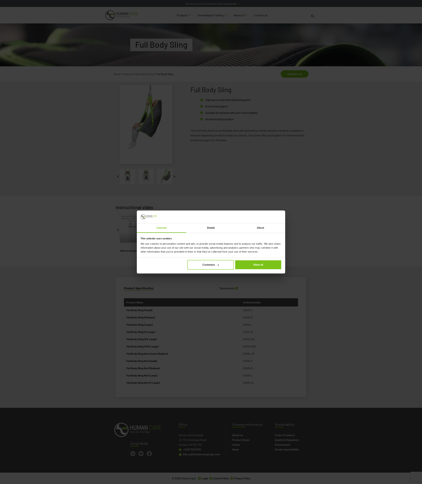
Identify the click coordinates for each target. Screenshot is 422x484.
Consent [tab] (161, 227)
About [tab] (260, 227)
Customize (208, 264)
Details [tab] (211, 227)
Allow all (258, 264)
